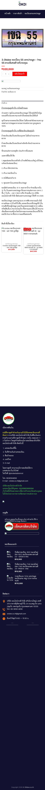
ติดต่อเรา (24, 521)
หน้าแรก (7, 519)
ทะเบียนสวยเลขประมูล (32, 13)
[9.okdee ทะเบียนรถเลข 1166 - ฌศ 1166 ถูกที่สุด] (11, 234)
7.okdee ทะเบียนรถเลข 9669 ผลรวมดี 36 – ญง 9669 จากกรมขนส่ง (33, 247)
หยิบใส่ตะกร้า (20, 74)
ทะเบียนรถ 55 (12, 92)
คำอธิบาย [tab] (4, 103)
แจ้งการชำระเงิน (28, 519)
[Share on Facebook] (3, 96)
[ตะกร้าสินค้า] (42, 5)
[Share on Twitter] (5, 96)
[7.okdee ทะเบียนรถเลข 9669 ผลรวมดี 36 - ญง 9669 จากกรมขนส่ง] (33, 234)
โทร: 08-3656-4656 (14, 609)
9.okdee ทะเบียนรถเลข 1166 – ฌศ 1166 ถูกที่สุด (11, 246)
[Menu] (3, 4)
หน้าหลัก (7, 13)
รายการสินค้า (17, 13)
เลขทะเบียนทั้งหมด (16, 519)
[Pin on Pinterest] (10, 96)
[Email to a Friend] (8, 96)
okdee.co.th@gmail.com (16, 614)
